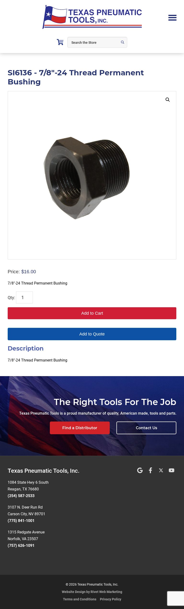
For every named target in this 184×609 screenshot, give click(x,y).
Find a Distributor (79, 428)
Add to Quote (92, 334)
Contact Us (146, 428)
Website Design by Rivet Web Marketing (92, 592)
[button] (167, 99)
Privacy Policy (110, 599)
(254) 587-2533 (21, 496)
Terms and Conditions (79, 599)
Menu (172, 17)
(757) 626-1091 (21, 545)
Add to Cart (92, 313)
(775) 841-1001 (21, 520)
